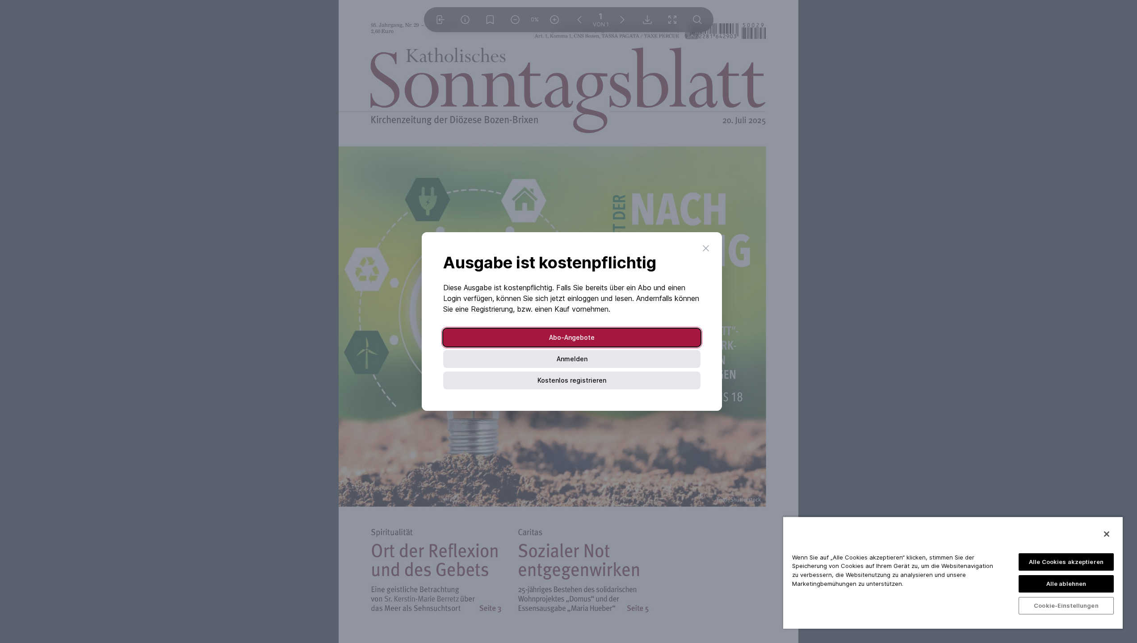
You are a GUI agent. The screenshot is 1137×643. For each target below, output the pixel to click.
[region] (953, 572)
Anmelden (572, 359)
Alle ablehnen (1066, 583)
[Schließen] (1106, 534)
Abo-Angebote (572, 337)
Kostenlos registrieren (571, 380)
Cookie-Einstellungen (1066, 605)
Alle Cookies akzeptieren (1066, 561)
